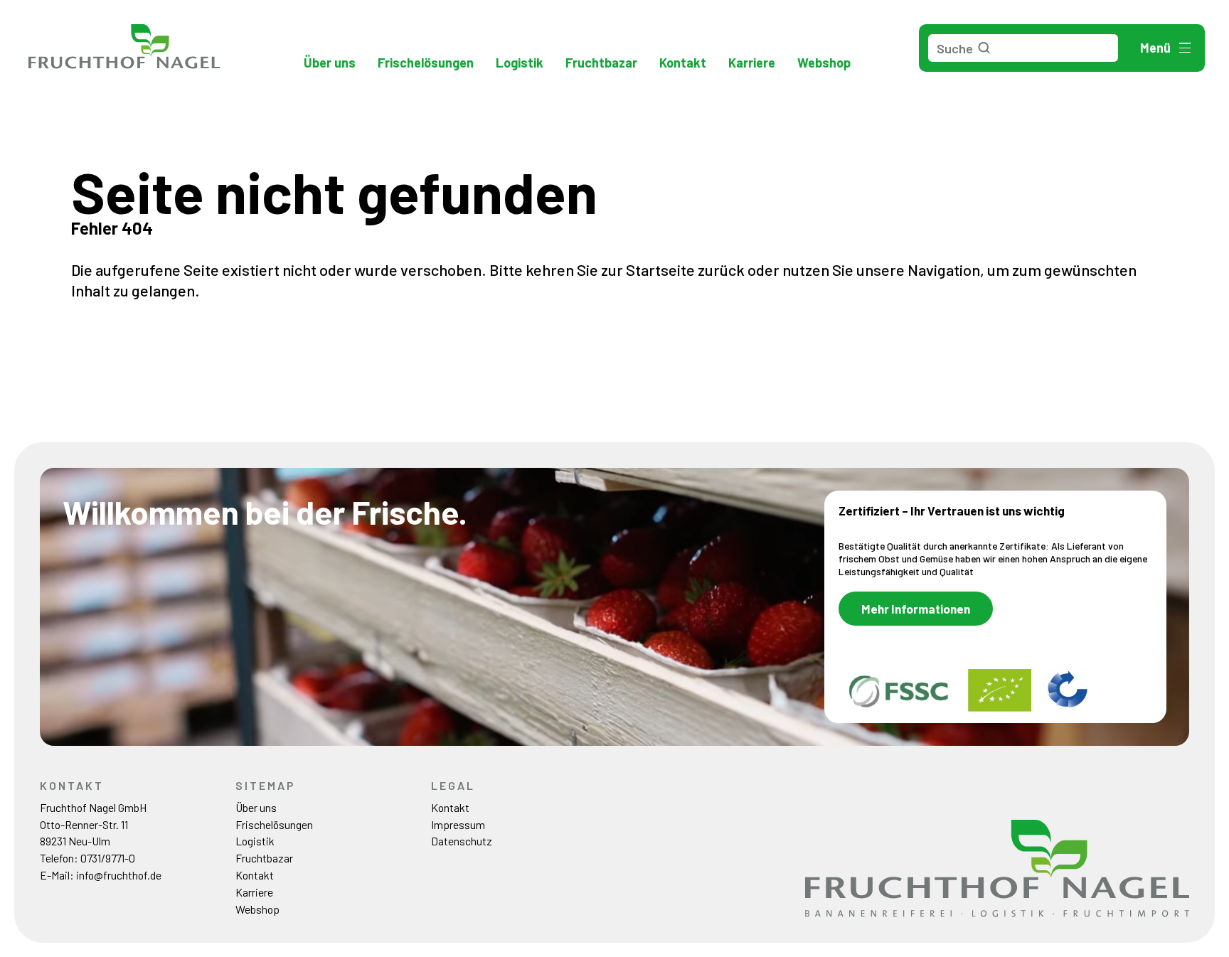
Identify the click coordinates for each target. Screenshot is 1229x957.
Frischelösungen (426, 62)
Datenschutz (461, 841)
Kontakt (682, 62)
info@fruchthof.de (118, 875)
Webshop (824, 62)
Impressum (458, 824)
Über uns (330, 62)
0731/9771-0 (107, 858)
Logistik (519, 62)
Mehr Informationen (915, 609)
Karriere (751, 62)
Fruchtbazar (601, 62)
